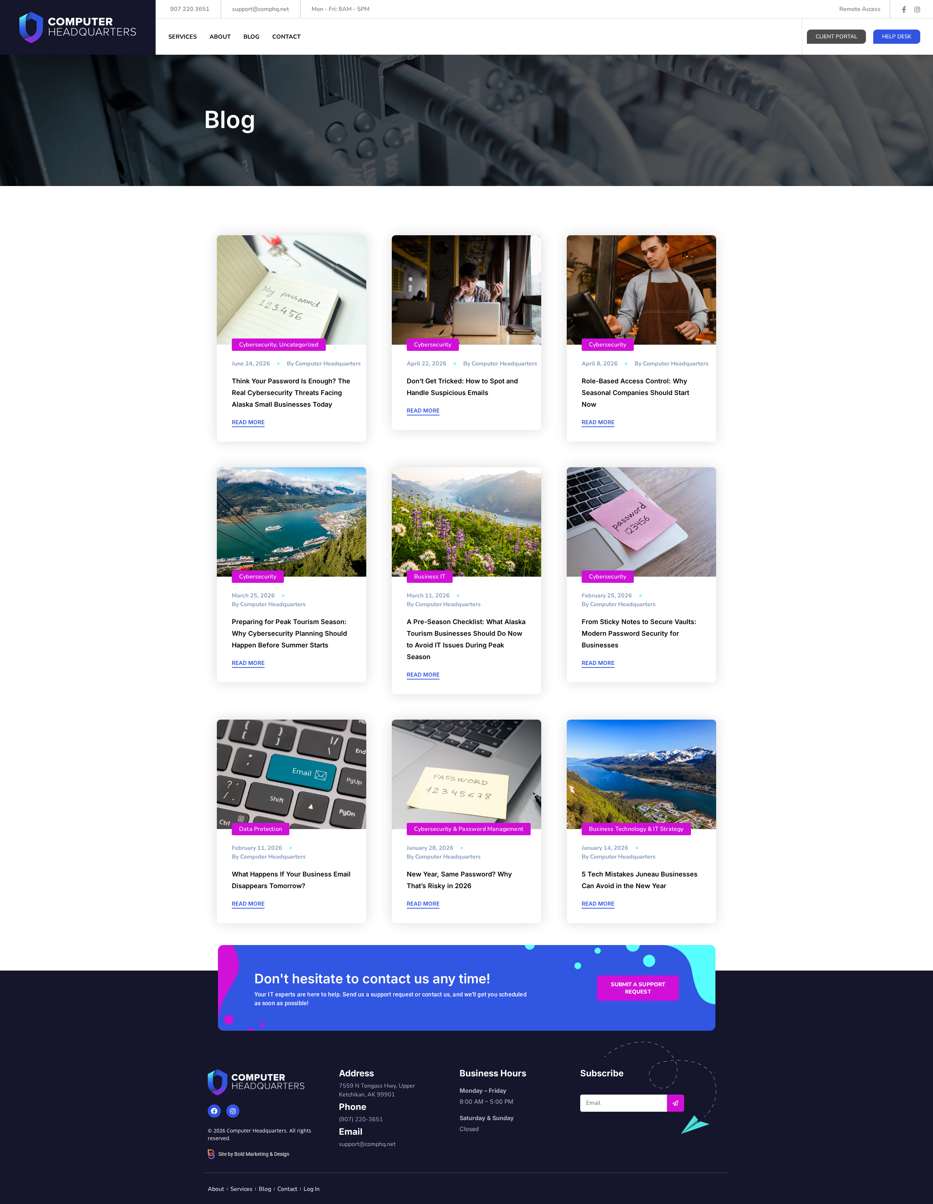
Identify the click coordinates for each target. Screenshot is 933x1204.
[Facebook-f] (904, 9)
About (220, 37)
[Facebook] (214, 1111)
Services (182, 37)
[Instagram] (917, 9)
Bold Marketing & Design (261, 1154)
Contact (286, 37)
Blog (251, 37)
